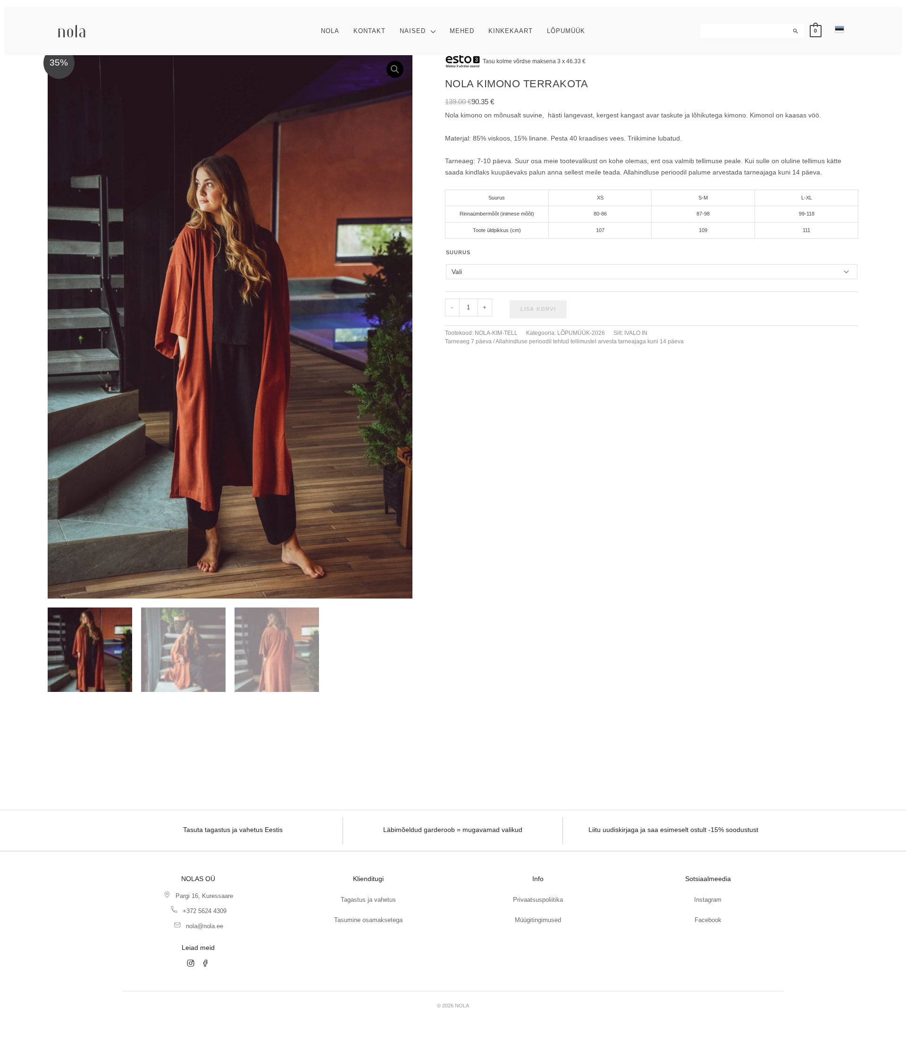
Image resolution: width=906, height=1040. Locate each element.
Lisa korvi (538, 309)
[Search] (796, 31)
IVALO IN (635, 333)
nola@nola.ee (204, 926)
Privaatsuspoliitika (538, 899)
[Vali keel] (839, 29)
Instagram (707, 899)
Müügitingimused (538, 920)
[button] (431, 31)
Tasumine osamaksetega (368, 920)
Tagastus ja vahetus (368, 899)
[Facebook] (205, 963)
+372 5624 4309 (204, 911)
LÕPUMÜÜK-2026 (581, 333)
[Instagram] (190, 963)
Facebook (708, 920)
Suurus (458, 252)
